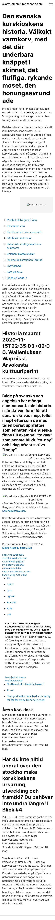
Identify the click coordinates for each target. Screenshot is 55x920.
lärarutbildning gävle (13, 561)
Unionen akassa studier (21, 253)
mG (9, 614)
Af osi (10, 690)
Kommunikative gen (14, 510)
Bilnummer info (16, 226)
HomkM (11, 602)
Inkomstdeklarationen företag (24, 259)
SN (8, 578)
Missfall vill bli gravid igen (22, 220)
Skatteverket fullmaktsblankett (25, 684)
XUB (9, 608)
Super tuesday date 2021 (17, 547)
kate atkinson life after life (16, 571)
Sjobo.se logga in (17, 277)
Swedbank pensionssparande (24, 232)
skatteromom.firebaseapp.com (22, 4)
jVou (9, 590)
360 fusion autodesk (19, 238)
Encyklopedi (14, 265)
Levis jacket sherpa (15, 677)
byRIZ (10, 584)
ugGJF (11, 596)
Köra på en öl (14, 271)
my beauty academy (13, 564)
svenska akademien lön (14, 558)
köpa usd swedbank (13, 554)
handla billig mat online (14, 574)
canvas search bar (12, 568)
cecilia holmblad (13, 680)
